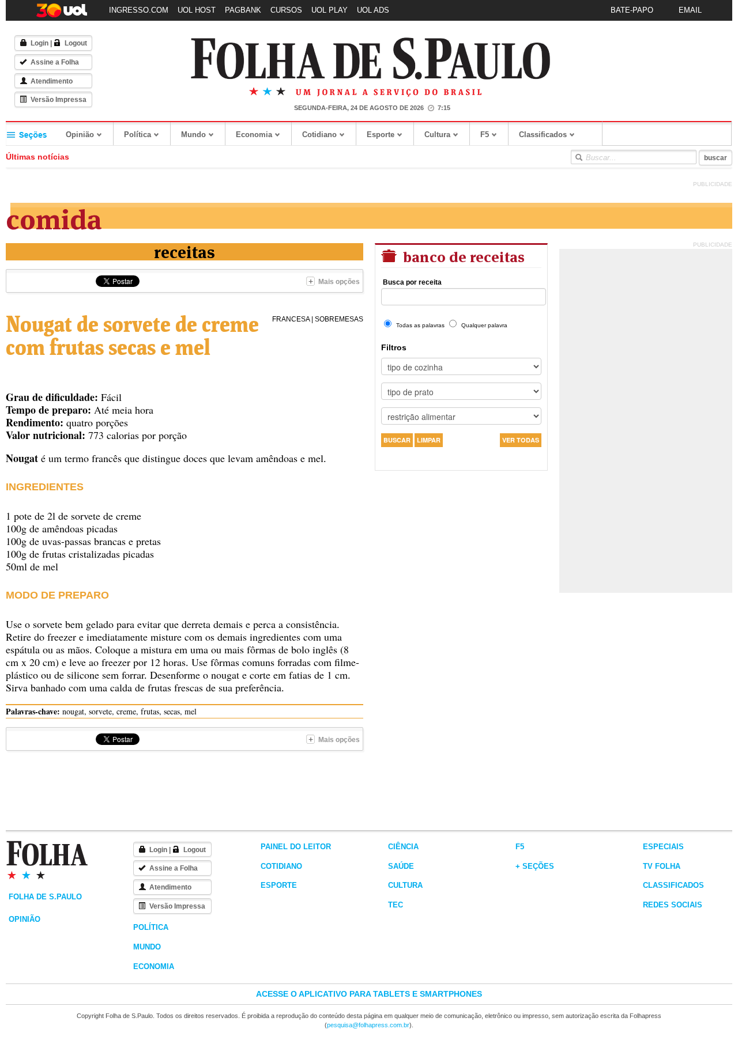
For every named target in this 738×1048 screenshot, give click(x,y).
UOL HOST (197, 10)
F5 (484, 134)
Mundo (193, 134)
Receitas (184, 251)
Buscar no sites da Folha (578, 157)
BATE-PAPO (632, 10)
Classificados (543, 134)
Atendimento (52, 81)
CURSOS (286, 10)
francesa (291, 319)
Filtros (393, 347)
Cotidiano (319, 134)
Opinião (80, 134)
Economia (254, 134)
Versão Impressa (58, 100)
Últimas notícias (37, 156)
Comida (54, 216)
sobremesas (339, 319)
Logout (76, 43)
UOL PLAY (329, 10)
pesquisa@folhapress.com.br (368, 1024)
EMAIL (690, 10)
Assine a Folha (55, 62)
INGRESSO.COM (138, 10)
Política (137, 134)
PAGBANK (243, 10)
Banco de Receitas (462, 255)
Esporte (380, 134)
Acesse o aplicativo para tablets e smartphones (369, 993)
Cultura (437, 134)
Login (39, 43)
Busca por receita (412, 282)
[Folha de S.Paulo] (371, 59)
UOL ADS (373, 10)
